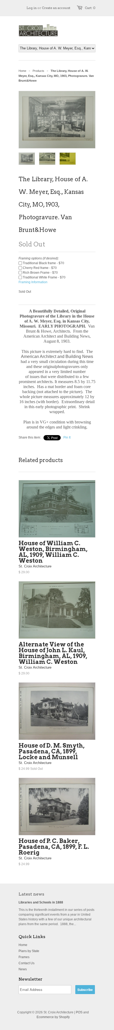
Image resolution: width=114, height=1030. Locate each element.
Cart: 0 (90, 8)
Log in (32, 8)
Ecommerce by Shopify (53, 1017)
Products (38, 70)
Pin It (67, 437)
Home (23, 945)
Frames (24, 957)
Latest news (31, 894)
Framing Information (33, 282)
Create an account (56, 8)
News (23, 969)
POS (79, 1012)
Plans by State (29, 951)
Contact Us (26, 963)
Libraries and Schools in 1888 (41, 902)
